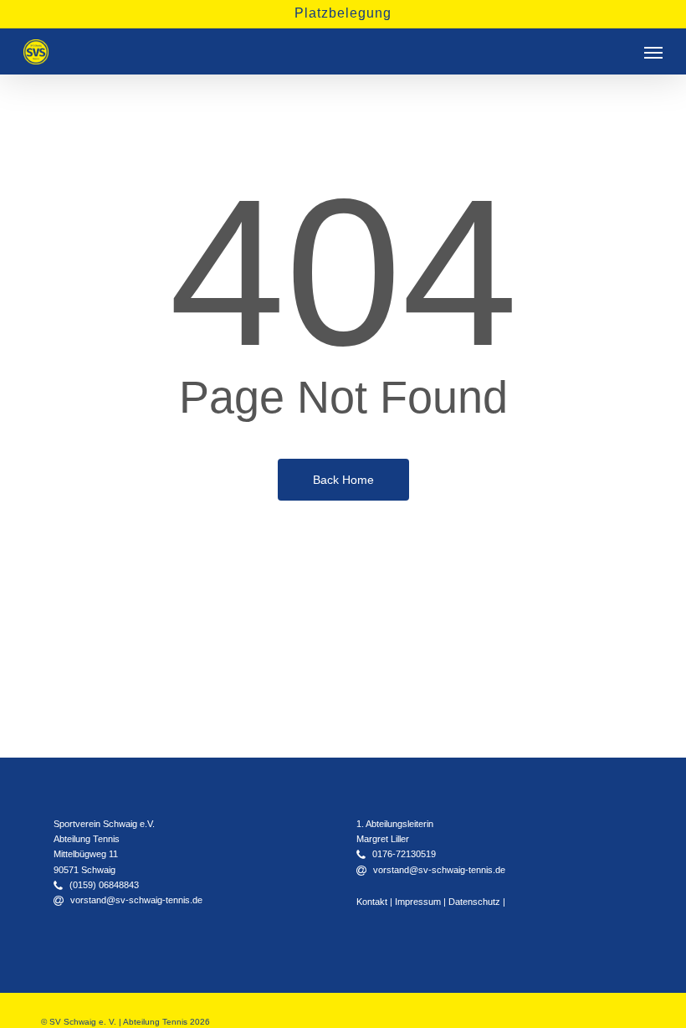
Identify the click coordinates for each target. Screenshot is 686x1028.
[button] (653, 52)
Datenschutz (474, 902)
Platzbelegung (343, 13)
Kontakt (371, 902)
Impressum (418, 902)
